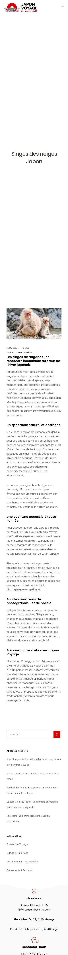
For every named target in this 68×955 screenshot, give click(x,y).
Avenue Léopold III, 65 (34, 905)
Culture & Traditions (17, 853)
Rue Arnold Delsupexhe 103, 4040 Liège (34, 929)
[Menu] (62, 7)
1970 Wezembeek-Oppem (34, 910)
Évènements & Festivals (19, 870)
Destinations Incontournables (19, 353)
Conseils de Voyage (17, 844)
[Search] (56, 734)
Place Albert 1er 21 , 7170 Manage (34, 919)
